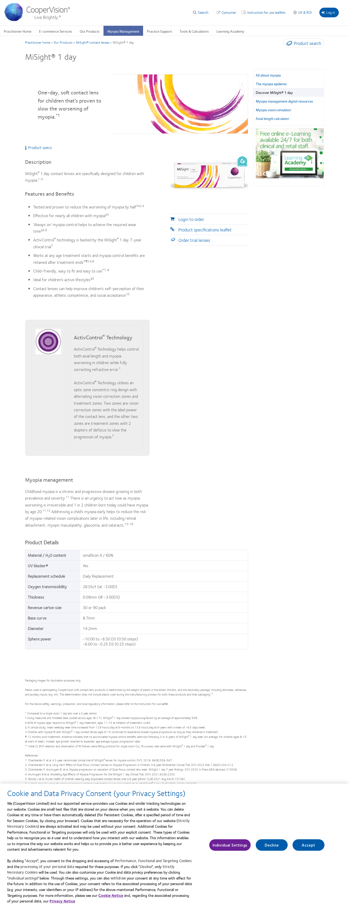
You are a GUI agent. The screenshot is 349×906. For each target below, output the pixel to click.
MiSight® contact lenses (92, 42)
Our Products (90, 31)
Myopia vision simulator (273, 110)
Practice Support (159, 31)
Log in (330, 12)
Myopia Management (123, 31)
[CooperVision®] (39, 20)
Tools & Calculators (194, 31)
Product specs (40, 147)
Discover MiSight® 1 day (274, 92)
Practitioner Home (17, 31)
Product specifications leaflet (205, 229)
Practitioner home (37, 42)
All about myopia (268, 75)
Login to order (191, 219)
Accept (308, 845)
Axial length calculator (272, 118)
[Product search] (288, 44)
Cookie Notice (110, 895)
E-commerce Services (55, 31)
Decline (272, 845)
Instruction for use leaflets (266, 12)
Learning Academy (230, 31)
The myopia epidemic (271, 83)
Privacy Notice (62, 901)
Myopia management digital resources (284, 101)
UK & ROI (305, 12)
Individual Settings (230, 845)
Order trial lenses (194, 240)
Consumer (229, 12)
